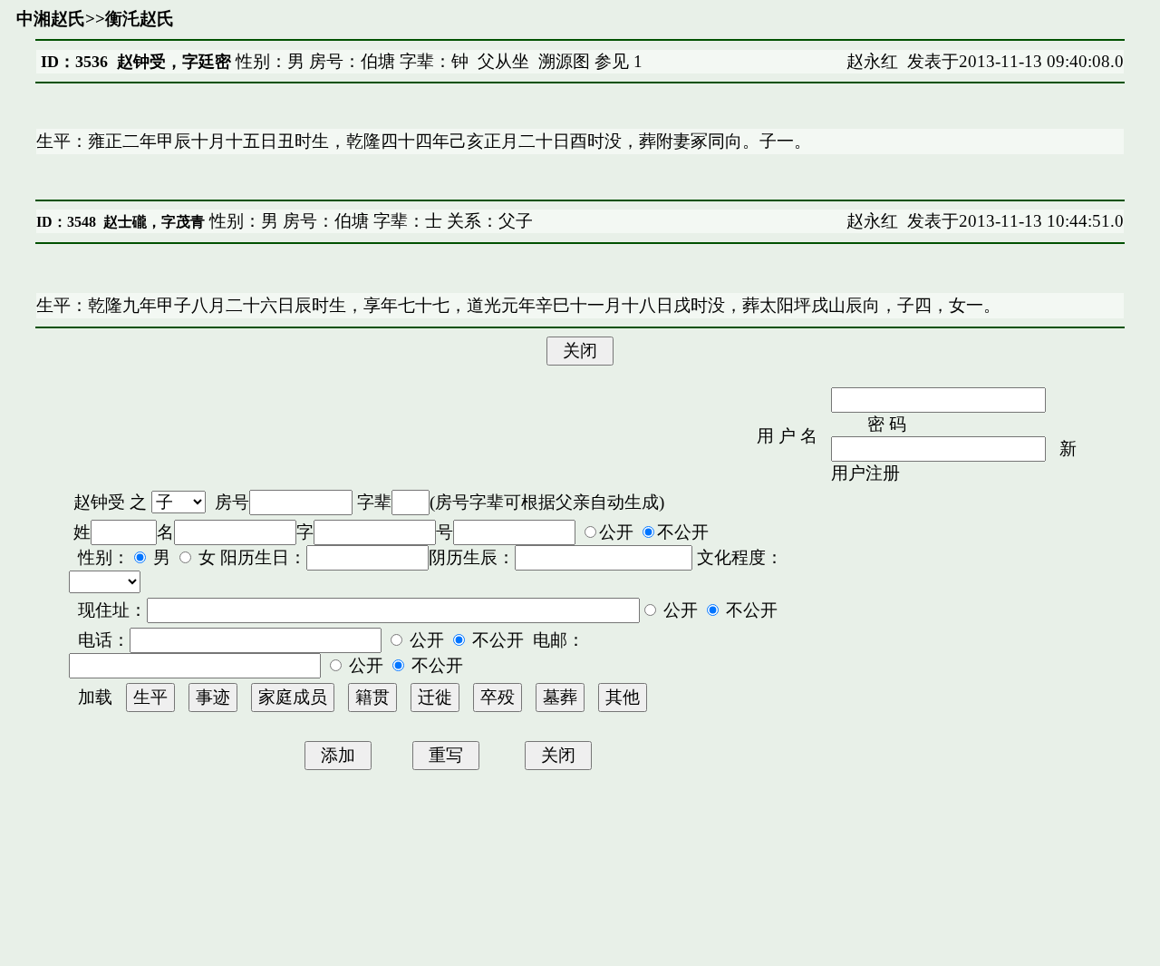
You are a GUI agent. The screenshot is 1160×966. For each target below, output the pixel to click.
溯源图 (564, 61)
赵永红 (872, 61)
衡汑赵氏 (139, 18)
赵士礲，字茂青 (154, 221)
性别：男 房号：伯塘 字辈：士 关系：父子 (369, 220)
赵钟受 (99, 502)
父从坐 (503, 61)
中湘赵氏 (50, 18)
